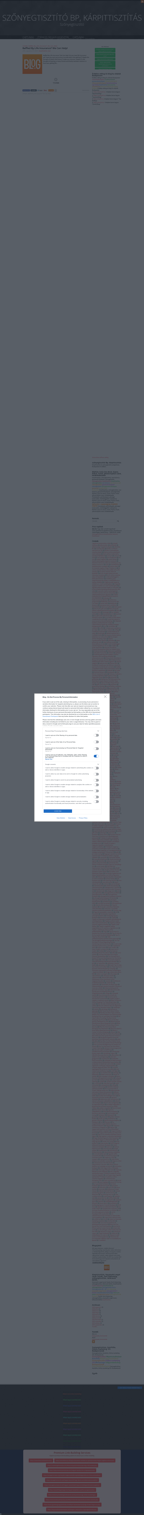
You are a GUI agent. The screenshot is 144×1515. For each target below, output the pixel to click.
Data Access (72, 818)
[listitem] (72, 731)
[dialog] (72, 757)
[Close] (106, 697)
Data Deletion (61, 818)
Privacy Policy (83, 818)
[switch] (96, 735)
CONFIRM (58, 811)
